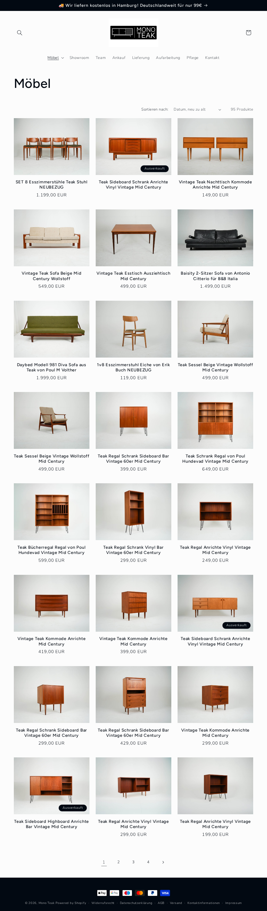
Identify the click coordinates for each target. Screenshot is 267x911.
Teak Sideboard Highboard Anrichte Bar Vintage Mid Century (51, 824)
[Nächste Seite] (163, 862)
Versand (176, 903)
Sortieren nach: (154, 109)
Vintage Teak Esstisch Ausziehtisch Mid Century (133, 276)
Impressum (233, 903)
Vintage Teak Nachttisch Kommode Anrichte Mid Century (215, 184)
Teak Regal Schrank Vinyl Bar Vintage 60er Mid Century (133, 550)
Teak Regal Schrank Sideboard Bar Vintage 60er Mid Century (133, 459)
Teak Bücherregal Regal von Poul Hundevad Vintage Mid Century (51, 550)
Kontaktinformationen (203, 903)
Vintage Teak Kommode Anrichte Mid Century (51, 641)
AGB (161, 903)
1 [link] (103, 862)
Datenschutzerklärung (136, 903)
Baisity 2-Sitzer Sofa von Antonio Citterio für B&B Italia (215, 276)
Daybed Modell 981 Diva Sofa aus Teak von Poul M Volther (51, 367)
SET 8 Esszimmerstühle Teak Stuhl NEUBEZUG (52, 184)
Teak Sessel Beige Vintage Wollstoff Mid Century (215, 367)
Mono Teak (47, 903)
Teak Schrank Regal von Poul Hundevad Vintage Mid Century (215, 459)
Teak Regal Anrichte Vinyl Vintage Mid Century (215, 550)
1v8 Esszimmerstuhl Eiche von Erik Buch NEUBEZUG (133, 367)
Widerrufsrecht (103, 903)
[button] (20, 33)
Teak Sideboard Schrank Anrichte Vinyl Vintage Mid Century (133, 184)
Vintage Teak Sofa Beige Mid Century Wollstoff (51, 276)
